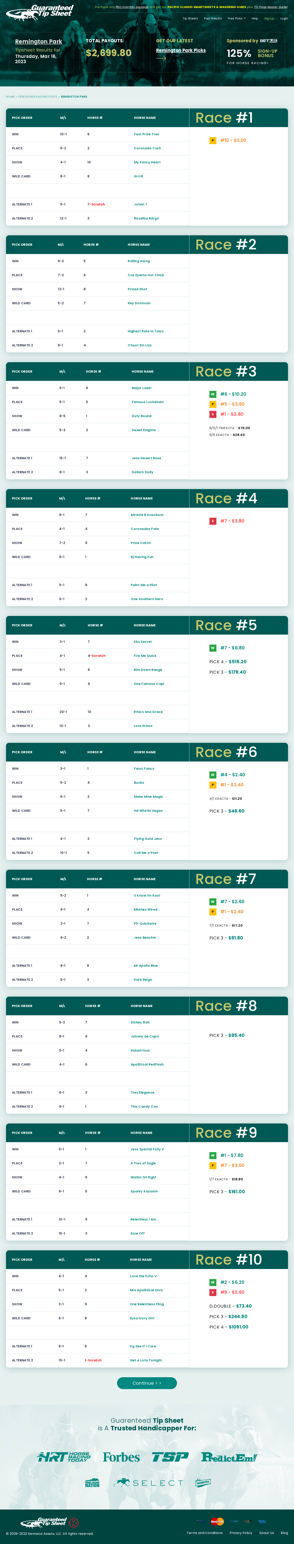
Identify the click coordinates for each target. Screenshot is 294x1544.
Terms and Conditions (205, 1533)
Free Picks (235, 18)
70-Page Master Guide (270, 7)
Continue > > (147, 1383)
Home (10, 97)
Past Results (213, 18)
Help (255, 18)
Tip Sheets (190, 18)
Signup (269, 18)
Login (284, 18)
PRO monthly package (132, 7)
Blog (284, 1533)
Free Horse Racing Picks (37, 97)
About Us (266, 1533)
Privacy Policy (241, 1533)
